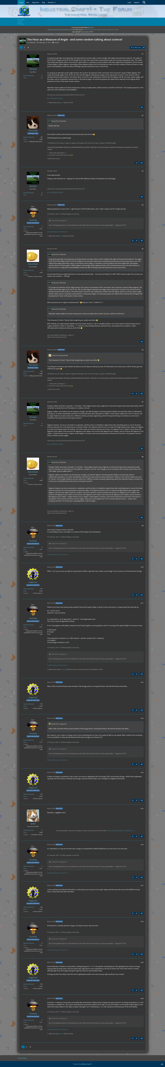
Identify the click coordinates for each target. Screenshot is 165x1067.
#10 (142, 567)
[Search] (144, 2)
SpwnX (62, 102)
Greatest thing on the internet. (57, 232)
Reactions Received (28, 75)
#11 (142, 603)
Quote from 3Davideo (58, 121)
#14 (142, 772)
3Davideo (32, 42)
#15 (142, 808)
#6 (143, 350)
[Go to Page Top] (162, 1064)
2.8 (72, 30)
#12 (142, 682)
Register (136, 2)
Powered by (82, 1064)
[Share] (144, 47)
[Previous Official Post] (133, 240)
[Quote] (142, 107)
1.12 (115, 30)
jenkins (90, 27)
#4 (143, 205)
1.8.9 (98, 30)
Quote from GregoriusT (59, 220)
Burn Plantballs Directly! (55, 98)
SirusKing (63, 669)
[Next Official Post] (136, 162)
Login (129, 2)
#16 (142, 845)
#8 (143, 457)
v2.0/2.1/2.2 (51, 30)
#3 (143, 171)
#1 (143, 54)
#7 (143, 402)
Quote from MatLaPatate (59, 355)
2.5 (61, 30)
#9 (143, 526)
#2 (143, 115)
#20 (142, 998)
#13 (142, 718)
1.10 (107, 30)
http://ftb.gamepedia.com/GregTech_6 (120, 831)
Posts (24, 78)
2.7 (68, 30)
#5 (143, 249)
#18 (142, 921)
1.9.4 (102, 30)
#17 (142, 885)
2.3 (58, 30)
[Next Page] (28, 47)
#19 (142, 962)
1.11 (111, 30)
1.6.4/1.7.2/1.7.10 (89, 30)
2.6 (65, 30)
